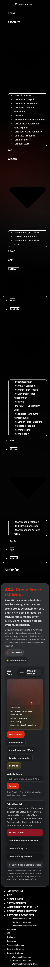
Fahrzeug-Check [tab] (18, 660)
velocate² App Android (20, 856)
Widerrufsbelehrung (23, 907)
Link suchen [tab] (16, 652)
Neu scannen (15, 734)
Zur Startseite (16, 832)
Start (11, 13)
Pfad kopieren (16, 742)
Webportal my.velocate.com (24, 840)
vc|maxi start (22, 143)
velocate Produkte (25, 135)
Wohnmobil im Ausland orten (24, 925)
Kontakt (13, 269)
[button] (25, 284)
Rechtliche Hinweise (22, 911)
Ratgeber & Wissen (20, 915)
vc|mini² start (22, 139)
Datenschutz (17, 903)
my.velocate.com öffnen (21, 750)
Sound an (14, 765)
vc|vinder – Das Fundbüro (28, 131)
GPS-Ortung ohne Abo (26, 236)
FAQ (10, 150)
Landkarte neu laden (19, 758)
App (10, 260)
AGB (9, 895)
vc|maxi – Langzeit (25, 99)
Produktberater (23, 95)
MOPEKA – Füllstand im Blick (30, 119)
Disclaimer (15, 899)
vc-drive (19, 115)
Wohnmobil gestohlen (27, 232)
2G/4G (11, 251)
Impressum (15, 891)
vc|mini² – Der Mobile (26, 103)
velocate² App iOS (18, 848)
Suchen (13, 786)
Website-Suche (14, 774)
